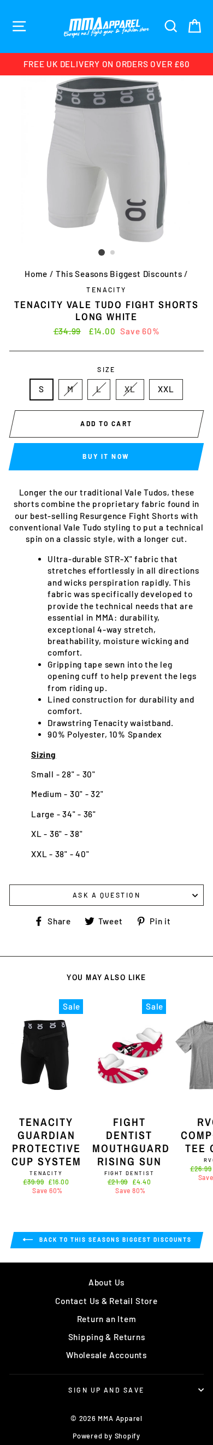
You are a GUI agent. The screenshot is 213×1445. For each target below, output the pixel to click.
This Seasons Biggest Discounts (119, 274)
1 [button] (101, 252)
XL (130, 389)
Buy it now (105, 456)
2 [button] (113, 253)
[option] (106, 64)
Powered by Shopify (106, 1435)
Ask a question (106, 895)
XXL (166, 389)
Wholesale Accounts (106, 1355)
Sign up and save (106, 1390)
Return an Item (107, 1319)
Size (106, 369)
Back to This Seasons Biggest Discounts (114, 1239)
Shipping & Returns (106, 1337)
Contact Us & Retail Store (106, 1301)
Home (36, 274)
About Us (106, 1282)
